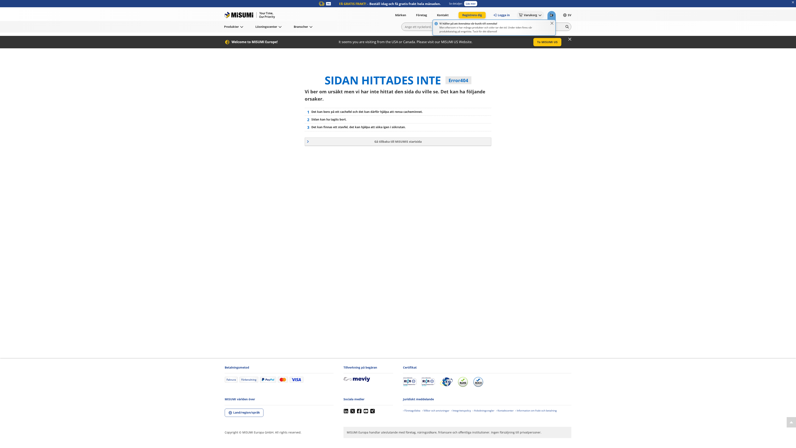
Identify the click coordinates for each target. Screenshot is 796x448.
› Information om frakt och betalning (536, 410)
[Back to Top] (791, 422)
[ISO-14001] (428, 382)
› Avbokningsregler (483, 410)
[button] (470, 3)
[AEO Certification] (446, 382)
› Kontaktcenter (505, 410)
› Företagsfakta (411, 410)
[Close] (552, 23)
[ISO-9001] (409, 382)
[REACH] (478, 382)
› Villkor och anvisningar (435, 410)
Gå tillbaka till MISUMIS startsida (398, 142)
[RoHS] (463, 382)
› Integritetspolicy (461, 410)
